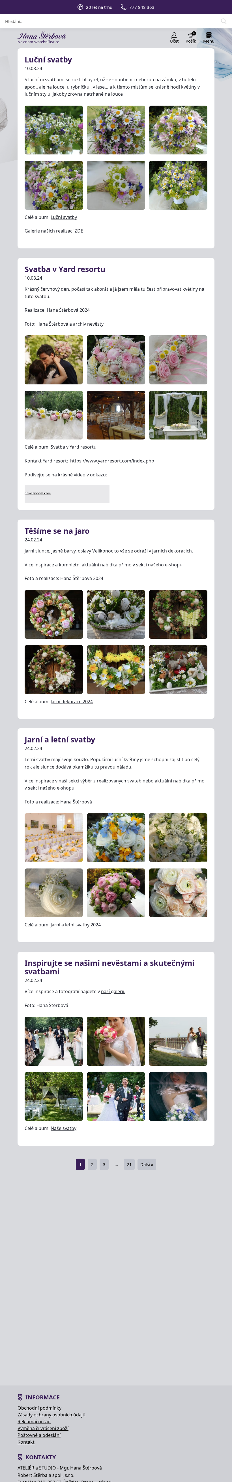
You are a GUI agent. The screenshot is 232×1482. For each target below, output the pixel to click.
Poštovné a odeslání (39, 1435)
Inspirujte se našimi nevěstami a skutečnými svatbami (110, 967)
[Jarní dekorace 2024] (54, 614)
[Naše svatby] (54, 1041)
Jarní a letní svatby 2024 (76, 925)
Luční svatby (48, 59)
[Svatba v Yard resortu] (54, 360)
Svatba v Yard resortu (65, 269)
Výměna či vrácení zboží (43, 1428)
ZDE (79, 231)
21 (129, 1164)
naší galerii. (113, 991)
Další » (146, 1164)
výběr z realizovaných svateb (110, 781)
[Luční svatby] (54, 130)
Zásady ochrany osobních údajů (51, 1415)
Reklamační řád (34, 1421)
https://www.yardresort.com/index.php (112, 461)
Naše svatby (63, 1128)
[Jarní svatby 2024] (54, 837)
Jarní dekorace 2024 (72, 701)
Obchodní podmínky (39, 1408)
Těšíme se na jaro (57, 531)
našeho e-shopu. (166, 565)
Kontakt (26, 1442)
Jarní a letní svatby (60, 739)
